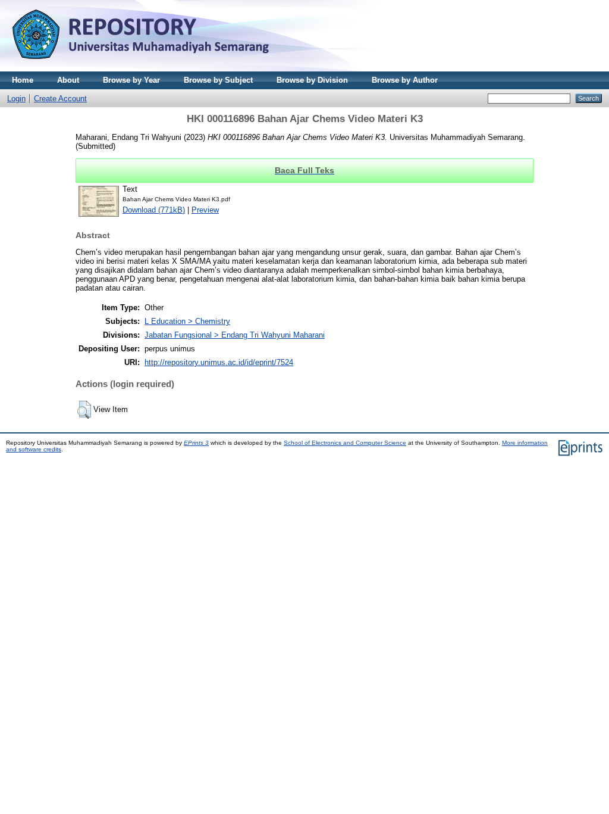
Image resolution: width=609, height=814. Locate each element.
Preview (205, 209)
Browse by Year (131, 80)
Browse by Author (405, 80)
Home (22, 80)
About (68, 80)
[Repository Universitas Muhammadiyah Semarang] (154, 68)
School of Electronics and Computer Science (345, 442)
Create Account (60, 98)
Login (16, 98)
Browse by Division (312, 80)
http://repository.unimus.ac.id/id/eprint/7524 (219, 362)
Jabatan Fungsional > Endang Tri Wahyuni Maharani (235, 334)
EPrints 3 (196, 442)
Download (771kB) (154, 209)
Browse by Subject (218, 80)
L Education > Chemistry (187, 321)
